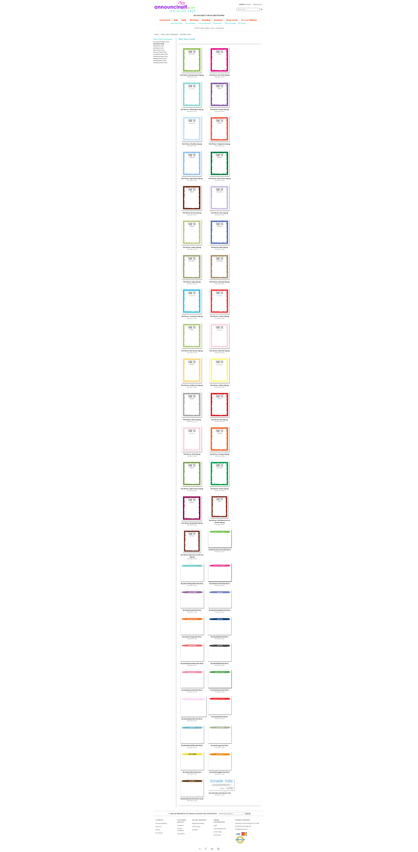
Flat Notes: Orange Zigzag (219, 454)
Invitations (164, 20)
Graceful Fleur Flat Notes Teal (220, 793)
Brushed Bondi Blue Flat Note (192, 745)
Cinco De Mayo (190, 23)
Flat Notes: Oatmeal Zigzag (220, 282)
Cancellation (181, 834)
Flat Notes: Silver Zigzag (192, 420)
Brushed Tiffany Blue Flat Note (192, 584)
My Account (245, 4)
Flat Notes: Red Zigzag (219, 420)
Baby (183, 20)
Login (215, 825)
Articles (157, 830)
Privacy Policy (196, 827)
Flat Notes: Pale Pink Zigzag (219, 351)
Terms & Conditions (180, 829)
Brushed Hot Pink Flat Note (220, 584)
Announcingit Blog (161, 823)
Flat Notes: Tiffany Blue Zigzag (192, 109)
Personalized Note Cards (161, 42)
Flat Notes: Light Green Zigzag (192, 489)
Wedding (206, 20)
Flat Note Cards (158, 44)
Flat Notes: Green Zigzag (220, 489)
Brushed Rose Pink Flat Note (192, 690)
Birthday (194, 20)
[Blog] (199, 848)
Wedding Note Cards (159, 61)
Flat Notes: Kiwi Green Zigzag (192, 351)
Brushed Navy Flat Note (219, 637)
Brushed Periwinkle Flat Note (219, 610)
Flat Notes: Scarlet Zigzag (219, 316)
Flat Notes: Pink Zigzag (192, 454)
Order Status (218, 832)
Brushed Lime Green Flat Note (220, 550)
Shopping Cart (257, 4)
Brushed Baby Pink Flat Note (192, 719)
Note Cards (232, 20)
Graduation (217, 23)
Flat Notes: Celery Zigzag (192, 247)
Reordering (217, 835)
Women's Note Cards (160, 52)
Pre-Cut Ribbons (249, 20)
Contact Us (180, 825)
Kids (176, 20)
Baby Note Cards (158, 46)
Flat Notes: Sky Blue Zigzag (192, 144)
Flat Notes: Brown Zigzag (192, 213)
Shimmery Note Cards (160, 63)
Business (218, 20)
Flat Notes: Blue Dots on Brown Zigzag (191, 556)
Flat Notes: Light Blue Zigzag (192, 178)
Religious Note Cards (160, 58)
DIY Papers (242, 23)
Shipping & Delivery (198, 823)
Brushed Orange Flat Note (192, 637)
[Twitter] (212, 848)
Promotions (159, 833)
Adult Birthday (230, 23)
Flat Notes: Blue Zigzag (219, 247)
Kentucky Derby (176, 23)
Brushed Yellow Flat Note (192, 772)
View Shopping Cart (220, 829)
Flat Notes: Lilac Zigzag (219, 213)
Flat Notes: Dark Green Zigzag (220, 178)
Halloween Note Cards (160, 56)
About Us (158, 827)
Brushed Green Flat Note (220, 690)
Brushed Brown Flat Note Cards (191, 799)
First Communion (204, 23)
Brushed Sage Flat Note (219, 745)
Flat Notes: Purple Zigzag (219, 109)
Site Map (195, 830)
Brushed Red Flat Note (219, 717)
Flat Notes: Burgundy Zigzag (191, 523)
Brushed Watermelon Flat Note (192, 663)
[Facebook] (205, 848)
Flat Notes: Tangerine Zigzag (219, 144)
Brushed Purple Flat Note (192, 610)
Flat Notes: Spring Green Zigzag (192, 75)
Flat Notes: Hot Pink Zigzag (220, 75)
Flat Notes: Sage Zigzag (192, 282)
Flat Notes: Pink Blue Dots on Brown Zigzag (219, 521)
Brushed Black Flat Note (219, 663)
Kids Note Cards (158, 48)
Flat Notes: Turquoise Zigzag (192, 316)
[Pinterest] (218, 848)
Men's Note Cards (159, 50)
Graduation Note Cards (160, 54)
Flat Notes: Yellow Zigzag (219, 385)
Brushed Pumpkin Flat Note (220, 772)
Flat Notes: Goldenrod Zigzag (192, 385)
